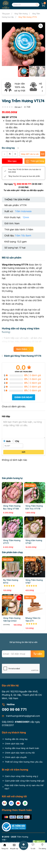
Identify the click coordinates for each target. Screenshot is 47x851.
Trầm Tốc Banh (23, 235)
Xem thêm (21, 349)
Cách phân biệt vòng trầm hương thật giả (24, 780)
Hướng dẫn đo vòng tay (16, 739)
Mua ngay (12, 161)
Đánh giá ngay (24, 397)
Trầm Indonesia (23, 211)
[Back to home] (5, 4)
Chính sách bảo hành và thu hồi (20, 752)
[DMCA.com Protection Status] (39, 841)
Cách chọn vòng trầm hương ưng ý (21, 776)
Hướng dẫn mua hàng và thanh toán (22, 748)
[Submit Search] (36, 5)
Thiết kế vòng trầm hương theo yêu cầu (23, 762)
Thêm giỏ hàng (37, 161)
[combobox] (25, 5)
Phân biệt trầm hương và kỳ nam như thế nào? (24, 787)
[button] (43, 5)
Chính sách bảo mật (14, 743)
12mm (26, 217)
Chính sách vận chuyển (16, 757)
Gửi (42, 154)
